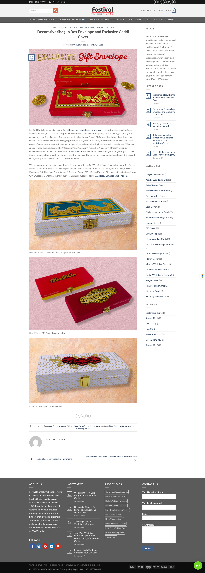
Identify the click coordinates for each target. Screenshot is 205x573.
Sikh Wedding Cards (155, 285)
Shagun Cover (107, 27)
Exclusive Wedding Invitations (117, 510)
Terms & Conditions (53, 565)
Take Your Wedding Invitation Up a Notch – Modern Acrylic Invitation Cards (164, 139)
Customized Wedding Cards (116, 492)
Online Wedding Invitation (158, 275)
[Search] (55, 10)
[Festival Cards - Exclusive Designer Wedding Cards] (102, 10)
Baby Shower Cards (155, 185)
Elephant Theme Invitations (116, 505)
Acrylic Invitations (154, 174)
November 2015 (153, 334)
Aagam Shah (79, 569)
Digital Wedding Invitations (116, 501)
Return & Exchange (90, 565)
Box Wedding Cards (155, 201)
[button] (198, 565)
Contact (170, 20)
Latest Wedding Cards (156, 253)
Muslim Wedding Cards (157, 264)
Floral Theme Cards (113, 514)
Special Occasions (114, 20)
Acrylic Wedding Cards (157, 179)
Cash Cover (57, 27)
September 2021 (154, 312)
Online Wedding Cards (156, 269)
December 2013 (153, 339)
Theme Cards (94, 20)
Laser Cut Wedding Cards (115, 523)
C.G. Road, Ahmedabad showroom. (111, 175)
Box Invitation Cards (155, 196)
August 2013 (152, 345)
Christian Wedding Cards (158, 212)
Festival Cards (96, 45)
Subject (145, 514)
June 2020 (150, 328)
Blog (148, 20)
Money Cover (94, 27)
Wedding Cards (46, 20)
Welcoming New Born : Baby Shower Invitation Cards (164, 97)
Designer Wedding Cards (115, 496)
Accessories (135, 20)
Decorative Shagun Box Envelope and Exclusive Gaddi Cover (164, 112)
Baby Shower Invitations (157, 190)
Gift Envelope (80, 27)
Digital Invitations (69, 20)
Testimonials (35, 565)
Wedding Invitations (155, 296)
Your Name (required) (152, 492)
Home (33, 20)
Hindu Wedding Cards (156, 239)
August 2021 (152, 318)
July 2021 (150, 323)
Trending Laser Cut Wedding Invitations (53, 459)
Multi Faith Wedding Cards (115, 528)
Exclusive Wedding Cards (158, 217)
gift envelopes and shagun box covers (84, 130)
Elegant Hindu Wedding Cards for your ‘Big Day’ (164, 153)
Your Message (148, 525)
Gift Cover (68, 27)
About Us (158, 20)
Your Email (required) (152, 503)
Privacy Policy (72, 565)
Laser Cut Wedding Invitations (160, 244)
